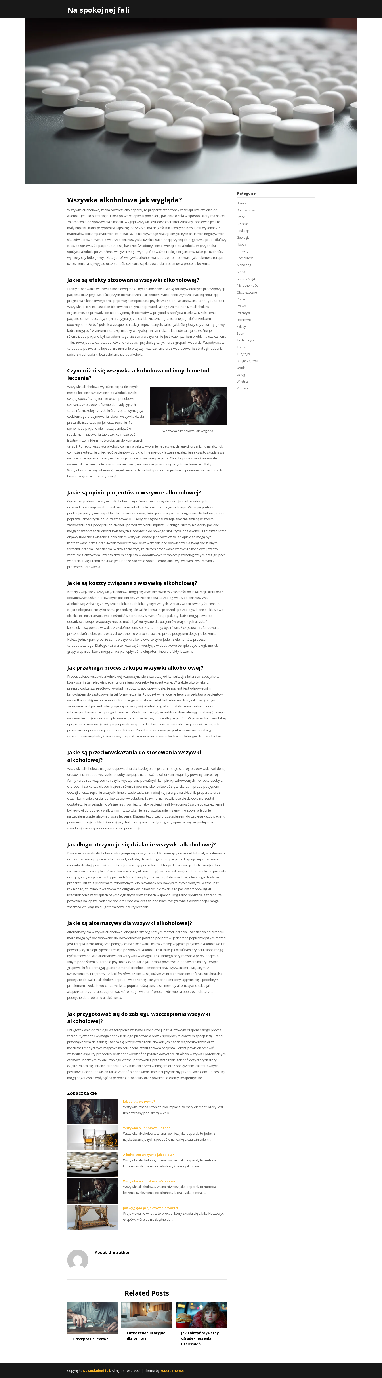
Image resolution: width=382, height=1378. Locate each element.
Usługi (241, 374)
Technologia (245, 340)
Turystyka (244, 354)
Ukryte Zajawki (247, 361)
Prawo (241, 306)
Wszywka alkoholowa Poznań (147, 1128)
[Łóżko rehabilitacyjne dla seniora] (146, 1313)
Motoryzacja (246, 278)
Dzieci (241, 217)
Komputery (245, 258)
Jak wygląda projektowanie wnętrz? (151, 1208)
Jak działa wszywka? (139, 1101)
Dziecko (242, 224)
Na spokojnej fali (98, 10)
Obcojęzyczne (247, 292)
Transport (244, 347)
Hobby (241, 244)
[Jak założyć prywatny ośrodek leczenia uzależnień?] (201, 1313)
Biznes (241, 203)
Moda (241, 272)
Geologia (243, 237)
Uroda (241, 368)
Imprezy (242, 251)
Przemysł (243, 313)
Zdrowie (242, 388)
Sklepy (241, 326)
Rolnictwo (244, 320)
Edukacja (243, 231)
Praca (241, 299)
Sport (240, 333)
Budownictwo (246, 210)
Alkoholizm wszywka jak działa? (148, 1154)
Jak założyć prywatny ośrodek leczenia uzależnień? (200, 1338)
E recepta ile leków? (90, 1338)
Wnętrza (243, 381)
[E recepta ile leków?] (92, 1316)
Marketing (244, 265)
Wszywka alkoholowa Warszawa (149, 1181)
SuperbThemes (172, 1370)
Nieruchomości (247, 285)
